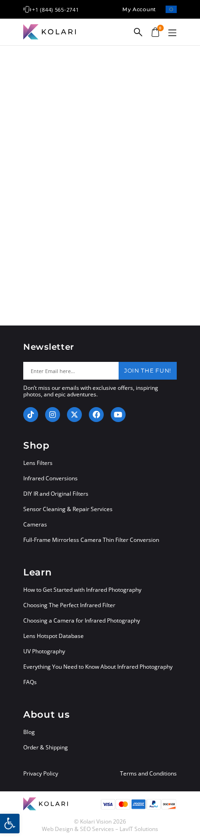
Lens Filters (38, 463)
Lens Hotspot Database (53, 636)
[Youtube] (118, 414)
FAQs (30, 682)
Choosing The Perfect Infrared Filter (69, 605)
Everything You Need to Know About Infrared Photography (98, 667)
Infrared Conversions (50, 478)
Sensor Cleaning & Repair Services (68, 509)
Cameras (35, 524)
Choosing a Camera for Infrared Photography (81, 620)
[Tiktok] (30, 414)
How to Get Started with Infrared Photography (82, 590)
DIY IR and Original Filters (55, 494)
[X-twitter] (74, 414)
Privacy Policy (40, 773)
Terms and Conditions (148, 773)
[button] (172, 33)
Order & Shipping (45, 747)
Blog (29, 732)
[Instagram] (52, 414)
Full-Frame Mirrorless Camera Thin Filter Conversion (91, 540)
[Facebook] (96, 414)
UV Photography (44, 651)
